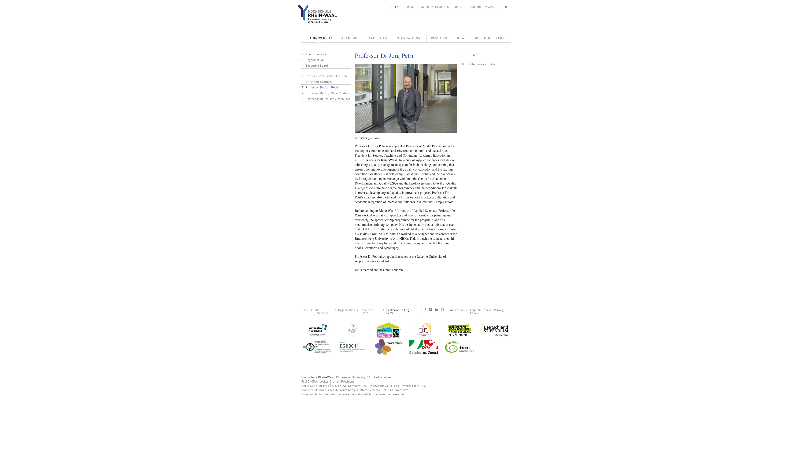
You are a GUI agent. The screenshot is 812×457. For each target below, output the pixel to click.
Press (409, 7)
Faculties (378, 38)
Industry (475, 7)
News (461, 38)
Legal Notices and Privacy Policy (486, 312)
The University (319, 38)
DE (390, 7)
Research (440, 38)
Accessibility (458, 310)
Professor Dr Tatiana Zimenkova (328, 99)
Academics (351, 38)
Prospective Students (433, 7)
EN (397, 7)
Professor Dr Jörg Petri (322, 87)
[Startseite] (320, 13)
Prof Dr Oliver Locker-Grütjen (326, 76)
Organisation (315, 60)
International (408, 38)
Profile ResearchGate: (480, 64)
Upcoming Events (491, 38)
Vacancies (491, 7)
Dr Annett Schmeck (319, 81)
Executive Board (317, 65)
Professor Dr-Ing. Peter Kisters (328, 93)
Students (458, 7)
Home (305, 310)
